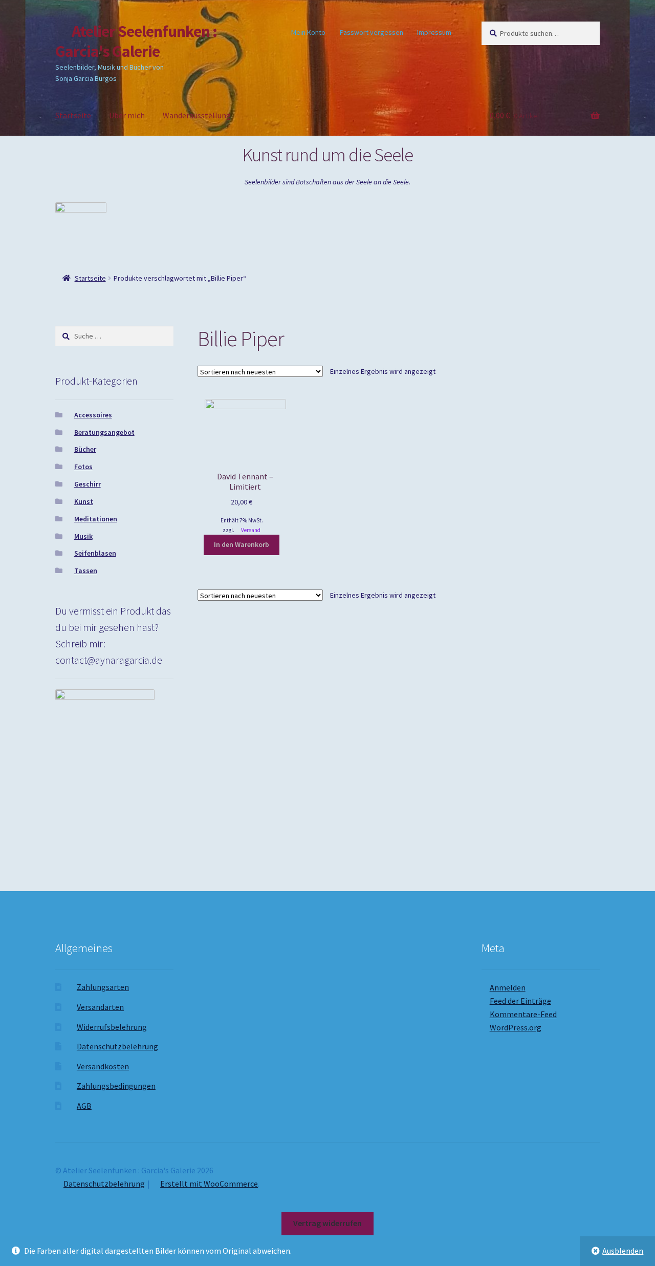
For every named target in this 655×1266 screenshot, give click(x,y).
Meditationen (95, 518)
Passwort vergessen (371, 32)
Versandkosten (103, 1066)
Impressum (434, 32)
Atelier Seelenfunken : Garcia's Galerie (136, 41)
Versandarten (100, 1007)
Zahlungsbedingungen (116, 1086)
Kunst (83, 501)
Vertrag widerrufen (327, 1223)
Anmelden (508, 987)
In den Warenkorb (241, 544)
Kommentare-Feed (523, 1014)
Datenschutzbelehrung (117, 1046)
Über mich (127, 115)
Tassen (85, 570)
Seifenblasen (95, 553)
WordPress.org (515, 1027)
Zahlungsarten (103, 987)
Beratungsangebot (104, 432)
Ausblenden (622, 1251)
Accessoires (93, 414)
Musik (83, 536)
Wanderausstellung (197, 115)
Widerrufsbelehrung (112, 1027)
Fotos (83, 466)
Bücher (85, 449)
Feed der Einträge (520, 1001)
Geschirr (87, 484)
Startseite (73, 115)
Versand (250, 530)
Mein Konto (308, 32)
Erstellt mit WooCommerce (209, 1183)
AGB (84, 1106)
